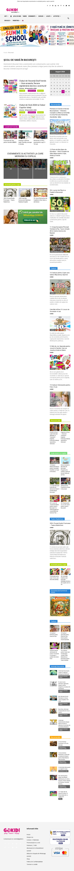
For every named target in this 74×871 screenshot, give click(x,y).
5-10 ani (22, 112)
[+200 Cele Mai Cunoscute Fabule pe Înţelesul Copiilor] (25, 193)
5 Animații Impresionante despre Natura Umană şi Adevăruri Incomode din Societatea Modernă (64, 724)
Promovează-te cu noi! (33, 842)
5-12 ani (22, 90)
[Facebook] (47, 6)
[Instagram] (52, 6)
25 (54, 91)
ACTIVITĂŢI (56, 16)
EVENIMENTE (31, 16)
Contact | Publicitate (33, 840)
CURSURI (40, 16)
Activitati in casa (63, 771)
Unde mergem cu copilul (57, 210)
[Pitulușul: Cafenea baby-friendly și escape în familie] (25, 135)
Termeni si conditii (32, 864)
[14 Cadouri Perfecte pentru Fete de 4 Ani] (54, 628)
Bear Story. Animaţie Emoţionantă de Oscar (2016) (64, 711)
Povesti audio (54, 544)
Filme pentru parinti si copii (62, 747)
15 (66, 85)
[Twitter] (66, 6)
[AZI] (11, 163)
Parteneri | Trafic (32, 845)
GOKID (51, 157)
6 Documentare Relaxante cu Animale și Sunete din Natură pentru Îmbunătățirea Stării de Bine (63, 756)
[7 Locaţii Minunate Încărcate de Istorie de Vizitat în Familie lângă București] (54, 481)
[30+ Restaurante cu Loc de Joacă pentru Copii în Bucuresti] (65, 498)
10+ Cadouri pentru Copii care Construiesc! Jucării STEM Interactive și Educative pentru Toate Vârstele (65, 655)
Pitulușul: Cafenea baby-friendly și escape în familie (25, 142)
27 (51, 79)
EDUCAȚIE (7, 20)
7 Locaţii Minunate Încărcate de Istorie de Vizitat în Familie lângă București (54, 489)
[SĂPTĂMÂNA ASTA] (40, 163)
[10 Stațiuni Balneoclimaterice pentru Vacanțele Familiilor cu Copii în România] (54, 460)
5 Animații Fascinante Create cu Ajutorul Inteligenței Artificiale (63, 672)
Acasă (5, 52)
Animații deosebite (57, 666)
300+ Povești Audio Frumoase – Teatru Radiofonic (9, 200)
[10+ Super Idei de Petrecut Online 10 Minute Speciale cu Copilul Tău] (53, 793)
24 (51, 91)
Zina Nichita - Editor (55, 117)
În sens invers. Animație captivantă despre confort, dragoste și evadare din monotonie (64, 685)
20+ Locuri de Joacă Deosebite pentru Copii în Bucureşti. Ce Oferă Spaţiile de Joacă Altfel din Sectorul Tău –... (54, 507)
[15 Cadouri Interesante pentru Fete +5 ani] (60, 399)
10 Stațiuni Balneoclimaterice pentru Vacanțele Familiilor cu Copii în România (54, 468)
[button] (68, 18)
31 (63, 79)
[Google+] (50, 6)
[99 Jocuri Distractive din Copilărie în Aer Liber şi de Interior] (40, 193)
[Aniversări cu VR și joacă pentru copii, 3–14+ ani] (40, 135)
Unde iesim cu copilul (58, 453)
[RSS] (63, 6)
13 (60, 85)
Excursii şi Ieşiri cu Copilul (57, 133)
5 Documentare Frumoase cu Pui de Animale (63, 743)
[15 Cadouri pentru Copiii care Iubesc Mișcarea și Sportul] (60, 286)
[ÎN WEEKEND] (25, 163)
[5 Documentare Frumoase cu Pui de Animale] (53, 743)
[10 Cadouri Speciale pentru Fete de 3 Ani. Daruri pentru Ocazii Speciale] (65, 628)
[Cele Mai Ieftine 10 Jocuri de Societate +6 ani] (60, 323)
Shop (28, 859)
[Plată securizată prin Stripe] (60, 851)
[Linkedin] (55, 6)
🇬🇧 (22, 20)
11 (54, 85)
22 (66, 88)
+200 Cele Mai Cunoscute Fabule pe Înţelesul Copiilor (25, 200)
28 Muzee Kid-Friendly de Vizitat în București (65, 487)
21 (63, 88)
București (40, 90)
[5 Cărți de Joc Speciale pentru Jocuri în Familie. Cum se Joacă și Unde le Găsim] (60, 362)
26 (57, 91)
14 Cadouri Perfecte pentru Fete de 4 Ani (54, 634)
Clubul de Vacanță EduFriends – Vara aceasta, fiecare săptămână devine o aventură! (32, 83)
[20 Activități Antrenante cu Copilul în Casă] (53, 769)
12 (57, 85)
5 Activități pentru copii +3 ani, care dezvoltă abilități (54, 578)
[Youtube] (69, 6)
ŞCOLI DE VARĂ (17, 16)
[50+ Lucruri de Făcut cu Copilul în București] (60, 204)
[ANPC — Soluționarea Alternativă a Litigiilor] (60, 833)
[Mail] (58, 6)
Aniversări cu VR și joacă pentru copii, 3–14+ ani (40, 142)
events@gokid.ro (18, 839)
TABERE (25, 16)
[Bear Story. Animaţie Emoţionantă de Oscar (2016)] (53, 710)
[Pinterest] (61, 6)
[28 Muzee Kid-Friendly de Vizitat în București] (65, 481)
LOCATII (48, 16)
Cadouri (53, 293)
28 (54, 79)
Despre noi (30, 837)
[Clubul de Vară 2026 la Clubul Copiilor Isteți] (10, 110)
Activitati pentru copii (12, 184)
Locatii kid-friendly (11, 127)
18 (54, 88)
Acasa (28, 834)
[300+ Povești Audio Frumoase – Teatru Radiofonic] (10, 193)
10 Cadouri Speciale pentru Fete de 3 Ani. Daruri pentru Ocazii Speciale (65, 636)
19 (57, 88)
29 (57, 79)
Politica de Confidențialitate (35, 861)
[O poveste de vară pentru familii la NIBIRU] (10, 135)
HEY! (5, 16)
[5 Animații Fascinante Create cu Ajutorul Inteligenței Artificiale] (53, 672)
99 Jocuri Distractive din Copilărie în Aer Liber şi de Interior (40, 200)
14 (63, 85)
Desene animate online (63, 677)
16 (69, 85)
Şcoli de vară (32, 90)
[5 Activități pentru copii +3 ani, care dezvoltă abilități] (54, 571)
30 (60, 79)
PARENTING (16, 20)
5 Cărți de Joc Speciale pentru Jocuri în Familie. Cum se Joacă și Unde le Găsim (60, 348)
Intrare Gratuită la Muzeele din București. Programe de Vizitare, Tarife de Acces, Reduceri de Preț (65, 469)
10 (51, 85)
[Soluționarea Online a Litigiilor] (60, 841)
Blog (60, 799)
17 (51, 88)
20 (60, 88)
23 (69, 88)
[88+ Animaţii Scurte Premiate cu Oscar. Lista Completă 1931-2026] (53, 698)
